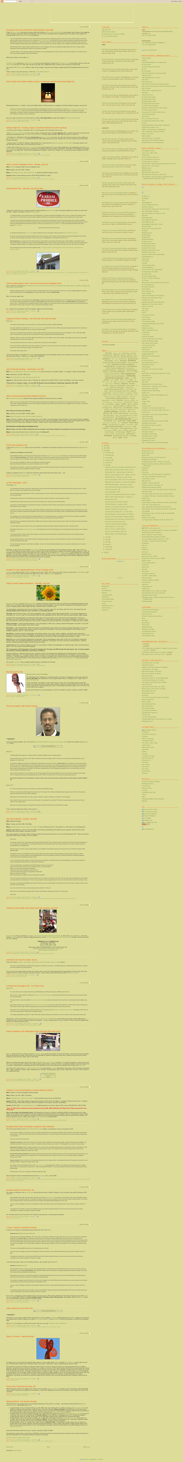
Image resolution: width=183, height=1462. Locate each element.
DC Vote (144, 123)
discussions (21, 447)
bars (113, 358)
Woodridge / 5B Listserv (148, 440)
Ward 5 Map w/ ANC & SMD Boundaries (153, 140)
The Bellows (145, 732)
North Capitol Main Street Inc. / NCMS (128, 415)
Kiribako (144, 751)
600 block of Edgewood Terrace (37, 327)
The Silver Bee (146, 714)
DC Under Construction (148, 287)
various (54, 554)
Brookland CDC (146, 237)
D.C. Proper (145, 280)
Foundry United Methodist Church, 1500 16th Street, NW (26, 432)
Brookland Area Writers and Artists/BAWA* (34, 665)
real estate (124, 422)
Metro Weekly (146, 622)
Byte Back (145, 92)
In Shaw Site (145, 334)
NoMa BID (145, 358)
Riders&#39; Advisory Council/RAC (117, 424)
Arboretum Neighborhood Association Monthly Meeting (117, 183)
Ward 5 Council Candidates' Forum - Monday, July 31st (27, 164)
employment (113, 385)
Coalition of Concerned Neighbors (29, 1120)
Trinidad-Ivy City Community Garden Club (153, 408)
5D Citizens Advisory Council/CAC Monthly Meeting (116, 119)
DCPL (11, 312)
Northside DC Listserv (148, 364)
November (108, 455)
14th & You (145, 310)
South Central (21, 121)
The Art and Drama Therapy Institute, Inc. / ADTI (155, 539)
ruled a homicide (46, 137)
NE (42, 154)
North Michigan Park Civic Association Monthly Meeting (117, 299)
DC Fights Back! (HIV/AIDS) (150, 271)
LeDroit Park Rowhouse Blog (150, 341)
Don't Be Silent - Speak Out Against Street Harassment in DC (159, 163)
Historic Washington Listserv (150, 330)
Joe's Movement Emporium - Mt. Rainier (153, 680)
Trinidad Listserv (146, 406)
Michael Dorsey (41, 1009)
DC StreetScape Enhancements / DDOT (153, 121)
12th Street (108, 353)
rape (119, 422)
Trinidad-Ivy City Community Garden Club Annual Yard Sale (43, 935)
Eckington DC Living (147, 300)
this (10, 296)
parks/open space (108, 419)
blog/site (72, 935)
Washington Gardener (148, 431)
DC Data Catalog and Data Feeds (151, 66)
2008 (105, 445)
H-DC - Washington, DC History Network (153, 131)
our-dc (143, 371)
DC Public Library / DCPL (149, 99)
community (23, 178)
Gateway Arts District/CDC (119, 393)
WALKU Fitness (146, 515)
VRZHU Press (146, 588)
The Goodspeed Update (148, 321)
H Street (118, 396)
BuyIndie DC (145, 468)
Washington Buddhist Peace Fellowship (153, 799)
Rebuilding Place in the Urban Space (152, 384)
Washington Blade (147, 627)
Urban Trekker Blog (147, 416)
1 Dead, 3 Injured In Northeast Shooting (21, 1228)
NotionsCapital (146, 367)
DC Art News (145, 571)
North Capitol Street (108, 417)
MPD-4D (134, 411)
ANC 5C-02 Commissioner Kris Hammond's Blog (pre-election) (159, 86)
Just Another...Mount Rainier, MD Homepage (154, 682)
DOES (107, 381)
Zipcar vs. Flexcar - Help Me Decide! (20, 1336)
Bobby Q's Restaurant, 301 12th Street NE (153, 457)
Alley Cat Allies (146, 88)
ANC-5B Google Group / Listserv (151, 77)
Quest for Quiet (146, 380)
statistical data (10, 64)
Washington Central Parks (149, 423)
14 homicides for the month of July (37, 1018)
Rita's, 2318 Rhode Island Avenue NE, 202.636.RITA (156, 507)
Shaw (135, 424)
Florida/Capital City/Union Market (55, 272)
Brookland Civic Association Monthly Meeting (114, 222)
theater (37, 1080)
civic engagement (14, 178)
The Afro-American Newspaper (150, 609)
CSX (131, 378)
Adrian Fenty (125, 353)
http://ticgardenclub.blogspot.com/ (48, 950)
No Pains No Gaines (147, 360)
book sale (116, 360)
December (108, 452)
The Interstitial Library (108, 599)
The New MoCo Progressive (149, 712)
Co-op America (146, 786)
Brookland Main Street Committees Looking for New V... (120, 519)
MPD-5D (30, 75)
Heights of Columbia (147, 328)
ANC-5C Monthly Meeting (109, 149)
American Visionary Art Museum (151, 781)
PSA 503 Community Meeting (110, 95)
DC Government (146, 71)
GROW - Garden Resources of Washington (154, 129)
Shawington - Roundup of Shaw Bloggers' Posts (155, 395)
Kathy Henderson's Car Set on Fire (19, 1308)
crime (17, 75)
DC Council (41, 178)
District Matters (146, 289)
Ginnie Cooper (16, 312)
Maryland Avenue (108, 405)
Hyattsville (126, 400)
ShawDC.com (145, 393)
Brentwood (123, 360)
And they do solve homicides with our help (18, 1437)
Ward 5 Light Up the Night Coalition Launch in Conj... (119, 469)
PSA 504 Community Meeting (110, 103)
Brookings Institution (147, 783)
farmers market (130, 385)
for (50, 554)
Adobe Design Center (148, 453)
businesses (32, 1080)
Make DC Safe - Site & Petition (150, 166)
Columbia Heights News (148, 265)
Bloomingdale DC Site (148, 222)
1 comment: (33, 1300)
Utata (143, 796)
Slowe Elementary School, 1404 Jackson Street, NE (25, 377)
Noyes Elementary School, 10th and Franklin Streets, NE (26, 416)
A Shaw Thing (146, 397)
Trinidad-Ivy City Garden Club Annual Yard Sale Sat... (120, 506)
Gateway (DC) (107, 393)
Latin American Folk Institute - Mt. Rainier (153, 686)
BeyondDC (145, 215)
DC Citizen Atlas (146, 64)
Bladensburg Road (133, 359)
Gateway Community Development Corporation (155, 667)
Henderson (54, 1317)
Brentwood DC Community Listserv (151, 228)
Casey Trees (145, 259)
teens (26, 359)
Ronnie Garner (29, 354)
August (107, 462)
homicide (30, 154)
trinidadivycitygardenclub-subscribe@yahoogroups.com (48, 948)
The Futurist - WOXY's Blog (149, 743)
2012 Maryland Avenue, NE (71, 1413)
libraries (23, 312)
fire (58, 1388)
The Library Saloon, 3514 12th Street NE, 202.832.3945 (157, 494)
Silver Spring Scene (147, 706)
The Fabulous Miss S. (148, 740)
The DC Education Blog (148, 114)
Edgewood (16, 359)
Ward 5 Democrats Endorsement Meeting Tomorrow (26, 396)
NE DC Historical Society (109, 165)
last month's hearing (63, 552)
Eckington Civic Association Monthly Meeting (114, 230)
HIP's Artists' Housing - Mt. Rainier (151, 673)
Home (48, 1447)
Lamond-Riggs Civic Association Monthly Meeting (115, 266)
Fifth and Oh (145, 308)
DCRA (126, 380)
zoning (25, 273)
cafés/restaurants (131, 370)
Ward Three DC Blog (147, 418)
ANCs (11, 812)
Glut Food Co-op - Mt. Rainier (150, 669)
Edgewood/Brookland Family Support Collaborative (156, 125)
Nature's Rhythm (146, 500)
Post (48, 1319)
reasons (58, 554)
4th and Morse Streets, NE (72, 232)
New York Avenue (108, 415)
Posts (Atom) (17, 1450)
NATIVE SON (145, 349)
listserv (79, 935)
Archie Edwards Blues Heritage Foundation (154, 537)
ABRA (119, 353)
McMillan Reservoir (131, 406)
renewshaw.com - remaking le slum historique (154, 386)
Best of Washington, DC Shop (31, 1068)
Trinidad (144, 403)
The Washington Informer (149, 631)
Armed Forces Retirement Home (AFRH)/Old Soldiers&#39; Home (120, 357)
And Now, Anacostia (147, 207)
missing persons (20, 696)
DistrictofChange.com (148, 291)
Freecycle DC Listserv (148, 315)
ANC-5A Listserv (146, 75)
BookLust (104, 588)
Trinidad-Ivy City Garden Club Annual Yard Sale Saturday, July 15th (31, 908)
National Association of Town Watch (62, 143)
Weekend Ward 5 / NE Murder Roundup (21, 1401)
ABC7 (58, 1412)
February (108, 547)
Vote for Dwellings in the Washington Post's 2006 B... (119, 514)
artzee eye (145, 552)
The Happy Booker (107, 595)
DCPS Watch (145, 116)
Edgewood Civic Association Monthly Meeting (114, 238)
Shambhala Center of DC (149, 792)
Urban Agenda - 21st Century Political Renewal (155, 414)
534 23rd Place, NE (50, 1197)
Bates (116, 358)
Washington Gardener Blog (149, 434)
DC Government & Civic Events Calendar (113, 34)
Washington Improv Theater (149, 595)
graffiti (109, 394)
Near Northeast (133, 413)
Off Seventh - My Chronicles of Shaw (152, 369)
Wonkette (144, 773)
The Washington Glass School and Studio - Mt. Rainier (157, 719)
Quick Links (114, 422)
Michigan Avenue (107, 407)
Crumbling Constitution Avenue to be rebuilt (154, 652)
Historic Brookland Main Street (33, 1129)
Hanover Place (132, 396)
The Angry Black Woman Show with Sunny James (156, 209)
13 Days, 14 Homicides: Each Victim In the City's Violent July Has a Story (39, 962)
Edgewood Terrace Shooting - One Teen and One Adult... (120, 482)
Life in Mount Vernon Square (150, 343)
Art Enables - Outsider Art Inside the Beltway (154, 541)
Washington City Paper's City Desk (151, 425)
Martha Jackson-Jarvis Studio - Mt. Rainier (154, 688)
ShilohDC (144, 399)
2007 (105, 448)
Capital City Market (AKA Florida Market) (153, 254)
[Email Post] (38, 73)
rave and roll (145, 766)
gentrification (129, 393)
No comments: (33, 73)
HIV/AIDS (113, 400)
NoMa (116, 415)
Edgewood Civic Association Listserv (152, 304)
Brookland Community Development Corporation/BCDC (34, 898)
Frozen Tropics (146, 317)
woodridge (164, 31)
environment (121, 385)
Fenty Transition (146, 58)
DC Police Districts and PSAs (150, 161)
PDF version (68, 118)
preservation (82, 272)
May (106, 539)
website (14, 937)
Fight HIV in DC (106, 29)
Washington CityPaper (148, 629)
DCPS (122, 380)
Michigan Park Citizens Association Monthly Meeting (116, 278)
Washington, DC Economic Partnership (152, 429)
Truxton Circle (146, 412)
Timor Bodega (146, 511)
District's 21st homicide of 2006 (18, 133)
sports (135, 428)
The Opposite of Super (148, 756)
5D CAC (115, 353)
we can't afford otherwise (42, 71)
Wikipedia (144, 801)
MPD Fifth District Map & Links (150, 172)
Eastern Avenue (108, 383)
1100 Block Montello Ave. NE (48, 945)
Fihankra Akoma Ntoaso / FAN (150, 127)
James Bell (9, 572)
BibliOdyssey (105, 586)
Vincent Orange (14, 273)
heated (16, 447)
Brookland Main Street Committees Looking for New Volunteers (30, 1127)
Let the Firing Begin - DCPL (16, 483)
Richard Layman (34, 212)
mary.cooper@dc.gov (41, 1117)
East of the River (18, 476)
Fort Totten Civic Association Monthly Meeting (114, 248)
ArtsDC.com (145, 549)
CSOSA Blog (145, 155)
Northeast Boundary (132, 417)
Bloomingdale (13, 1441)
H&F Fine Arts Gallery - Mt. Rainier (151, 671)
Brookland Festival (121, 366)
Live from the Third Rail (148, 345)
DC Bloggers (145, 198)
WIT (63, 1062)
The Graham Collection (148, 573)
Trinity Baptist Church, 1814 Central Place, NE (24, 172)
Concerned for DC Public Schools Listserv (153, 112)
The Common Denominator (149, 612)
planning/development (73, 272)
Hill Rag (54, 223)
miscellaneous (14, 1380)
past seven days (29, 1192)
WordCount (105, 610)
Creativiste (145, 736)
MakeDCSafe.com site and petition (29, 147)
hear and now (145, 326)
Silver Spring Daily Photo (149, 704)
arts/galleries (13, 665)
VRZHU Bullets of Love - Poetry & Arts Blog (154, 591)
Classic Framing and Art (148, 562)
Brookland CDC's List (148, 451)
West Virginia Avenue (120, 433)
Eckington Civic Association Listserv (152, 297)
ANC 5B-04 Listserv (147, 82)
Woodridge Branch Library (149, 101)
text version (76, 118)
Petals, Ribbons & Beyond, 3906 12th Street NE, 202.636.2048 (159, 502)
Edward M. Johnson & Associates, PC (152, 485)
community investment (32, 178)
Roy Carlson (145, 769)
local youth (82, 1065)
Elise (13, 1323)
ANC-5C (129, 355)
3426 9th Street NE (29, 603)
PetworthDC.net (146, 375)
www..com (120, 561)
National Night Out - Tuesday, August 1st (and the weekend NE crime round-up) (36, 128)
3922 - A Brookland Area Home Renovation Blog (155, 442)
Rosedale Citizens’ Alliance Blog (151, 390)
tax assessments (108, 430)
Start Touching (146, 771)
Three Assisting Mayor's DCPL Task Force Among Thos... (121, 479)
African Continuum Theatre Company (152, 534)
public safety (36, 75)
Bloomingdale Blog (147, 217)
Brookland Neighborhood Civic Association (122, 368)
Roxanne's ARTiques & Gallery (150, 580)
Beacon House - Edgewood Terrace (151, 90)
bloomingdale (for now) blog (149, 220)
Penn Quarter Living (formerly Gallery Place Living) (156, 373)
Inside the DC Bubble (148, 336)
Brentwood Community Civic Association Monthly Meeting (118, 212)
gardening (41, 953)
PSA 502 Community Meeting (110, 85)
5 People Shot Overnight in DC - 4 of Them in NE (25, 986)
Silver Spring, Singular (148, 708)
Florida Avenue (43, 272)
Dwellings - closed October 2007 (151, 483)
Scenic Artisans (146, 582)
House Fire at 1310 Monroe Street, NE (21, 1386)
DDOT (131, 380)
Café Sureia (145, 472)
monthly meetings (48, 386)
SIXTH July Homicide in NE (16, 445)
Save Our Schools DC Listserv (150, 118)
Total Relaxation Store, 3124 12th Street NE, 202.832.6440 (158, 513)
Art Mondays (145, 543)
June (106, 537)
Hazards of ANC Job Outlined (57, 1323)
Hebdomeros (105, 597)
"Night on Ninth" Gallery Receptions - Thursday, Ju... (119, 497)
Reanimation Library (107, 605)
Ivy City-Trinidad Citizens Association (152, 338)
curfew (28, 356)
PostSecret (145, 762)
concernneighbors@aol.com (28, 1105)
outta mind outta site (147, 758)
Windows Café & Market (148, 517)
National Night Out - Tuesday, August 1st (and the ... (119, 472)
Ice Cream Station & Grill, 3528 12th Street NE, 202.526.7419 (159, 489)
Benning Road (13, 154)
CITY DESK (145, 261)
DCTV (143, 618)
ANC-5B (12, 1326)
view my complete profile (149, 35)
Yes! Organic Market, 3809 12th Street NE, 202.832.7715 (157, 520)
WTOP (11, 785)
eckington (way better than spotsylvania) (153, 302)
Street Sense (145, 625)
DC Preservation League (148, 97)
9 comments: (33, 1378)
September (108, 460)
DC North (60, 223)
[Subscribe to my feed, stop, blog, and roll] (146, 50)
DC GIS (144, 69)
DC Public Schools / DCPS (149, 110)
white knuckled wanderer (148, 438)
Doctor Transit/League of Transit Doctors (153, 295)
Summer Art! (17, 662)
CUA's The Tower (146, 614)
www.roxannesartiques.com (13, 659)
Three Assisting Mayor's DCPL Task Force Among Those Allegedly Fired (33, 283)
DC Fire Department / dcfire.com (151, 159)
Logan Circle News (147, 347)
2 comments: (33, 310)
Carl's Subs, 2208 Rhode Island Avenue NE (154, 476)
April (106, 542)
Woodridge (108, 435)
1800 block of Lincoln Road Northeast (40, 1004)
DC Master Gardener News (149, 276)
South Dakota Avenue (126, 428)
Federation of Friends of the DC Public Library (154, 108)
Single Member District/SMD (69, 898)
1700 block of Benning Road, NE (34, 134)
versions (19, 225)
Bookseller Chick (106, 590)
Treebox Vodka (146, 401)
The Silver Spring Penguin (149, 717)
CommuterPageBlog (147, 267)
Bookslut (104, 592)
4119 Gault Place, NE (70, 1418)
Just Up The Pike (147, 684)
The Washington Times (148, 635)
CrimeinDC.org (10, 63)
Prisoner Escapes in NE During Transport (22, 706)
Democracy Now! (146, 788)
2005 (105, 552)
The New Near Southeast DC (150, 351)
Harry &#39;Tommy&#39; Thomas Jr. (117, 398)
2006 (105, 450)
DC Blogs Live (146, 196)
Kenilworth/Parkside (127, 402)
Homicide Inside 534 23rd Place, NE (20, 1190)
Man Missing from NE (14, 672)
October (107, 457)
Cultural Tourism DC (147, 95)
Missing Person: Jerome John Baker (37, 674)
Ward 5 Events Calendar (108, 32)
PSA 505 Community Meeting (110, 111)
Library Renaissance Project (29, 529)
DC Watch (145, 620)
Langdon (117, 404)
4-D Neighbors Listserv (148, 150)
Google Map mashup (29, 63)
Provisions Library (107, 601)
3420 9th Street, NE (40, 1165)
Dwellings (37, 1054)
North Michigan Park (121, 417)
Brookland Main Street (22, 1080)
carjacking (105, 372)
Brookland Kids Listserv (148, 246)
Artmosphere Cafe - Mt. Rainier (150, 663)
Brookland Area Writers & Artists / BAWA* (153, 558)
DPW (115, 382)
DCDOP (112, 380)
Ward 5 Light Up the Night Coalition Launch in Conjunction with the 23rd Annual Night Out (40, 81)
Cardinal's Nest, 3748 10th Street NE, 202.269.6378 (156, 474)
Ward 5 (27, 121)
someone (50, 573)
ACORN (12, 167)
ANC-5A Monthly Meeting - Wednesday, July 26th (25, 369)
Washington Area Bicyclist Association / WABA (155, 421)
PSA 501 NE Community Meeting (111, 77)
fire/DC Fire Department (43, 1326)
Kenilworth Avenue (118, 402)
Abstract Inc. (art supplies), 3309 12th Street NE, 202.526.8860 (159, 530)
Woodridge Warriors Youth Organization (153, 142)
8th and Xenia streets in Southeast (38, 1000)
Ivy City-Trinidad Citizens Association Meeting (114, 258)
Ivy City (47, 953)
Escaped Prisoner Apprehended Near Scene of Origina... (120, 494)
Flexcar (72, 1362)
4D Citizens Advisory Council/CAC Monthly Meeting (116, 59)
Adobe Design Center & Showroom (151, 532)
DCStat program (20, 67)
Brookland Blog (146, 235)
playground (135, 419)
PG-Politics (145, 695)
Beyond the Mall (146, 226)
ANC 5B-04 (145, 79)
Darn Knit (144, 569)
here (28, 57)
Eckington (12, 696)
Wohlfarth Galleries (147, 601)
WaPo (24, 473)
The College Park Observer (149, 710)
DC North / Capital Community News (152, 616)
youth (30, 359)
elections (47, 178)
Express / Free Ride (147, 306)
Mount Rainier (122, 411)
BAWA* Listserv (146, 560)
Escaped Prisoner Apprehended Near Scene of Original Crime (29, 570)
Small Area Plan (127, 426)
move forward (35, 549)
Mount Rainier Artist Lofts (149, 691)
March (107, 544)
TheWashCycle (146, 427)
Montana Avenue (122, 409)
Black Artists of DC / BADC (149, 556)
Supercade (145, 584)
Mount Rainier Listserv (148, 693)
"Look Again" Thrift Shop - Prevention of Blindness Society (158, 496)
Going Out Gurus (146, 319)
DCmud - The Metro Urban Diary (151, 278)
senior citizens (129, 424)
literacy (130, 404)
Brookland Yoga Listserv (148, 252)
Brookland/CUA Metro (109, 370)
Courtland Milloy (52, 1018)
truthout (144, 794)
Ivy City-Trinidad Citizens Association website (59, 937)
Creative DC (145, 565)
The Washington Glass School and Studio (153, 593)
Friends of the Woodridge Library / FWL (119, 391)
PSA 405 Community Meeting (110, 49)
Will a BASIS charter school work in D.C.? (153, 654)
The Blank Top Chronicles (149, 734)
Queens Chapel (106, 422)
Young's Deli (51, 210)
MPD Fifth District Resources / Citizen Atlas (154, 174)
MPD (28, 577)
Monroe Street (114, 409)
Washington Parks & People (149, 436)
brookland (170, 31)
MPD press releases (73, 973)
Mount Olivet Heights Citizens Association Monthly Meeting (118, 289)
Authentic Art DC (146, 554)
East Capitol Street (122, 381)
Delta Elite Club (146, 481)
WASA (112, 434)
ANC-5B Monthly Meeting (109, 139)
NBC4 (11, 321)
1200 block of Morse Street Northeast (42, 995)
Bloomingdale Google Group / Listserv (152, 224)
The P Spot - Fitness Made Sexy (151, 504)
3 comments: (33, 1118)
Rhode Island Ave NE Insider (150, 388)
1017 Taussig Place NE (44, 40)
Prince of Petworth (147, 377)
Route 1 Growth (146, 701)
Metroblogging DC (147, 202)
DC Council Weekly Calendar (110, 36)
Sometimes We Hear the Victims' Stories (21, 960)
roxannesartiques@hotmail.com (66, 657)
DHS (135, 380)
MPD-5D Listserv (146, 170)
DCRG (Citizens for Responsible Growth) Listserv (155, 282)
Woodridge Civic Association (121, 435)
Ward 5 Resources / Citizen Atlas (151, 138)
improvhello (145, 749)
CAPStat (144, 60)
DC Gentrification (146, 274)
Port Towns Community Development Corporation (155, 697)
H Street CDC (125, 396)
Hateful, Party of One (148, 747)
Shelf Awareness (106, 608)
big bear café (145, 455)
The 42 (144, 313)
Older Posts (86, 1447)
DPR (111, 381)
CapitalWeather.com (147, 256)
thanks (81, 1297)
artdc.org (144, 547)
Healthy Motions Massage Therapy (151, 487)
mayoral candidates (56, 435)
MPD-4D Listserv (146, 168)
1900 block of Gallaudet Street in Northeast (63, 1009)
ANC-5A (12, 386)
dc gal (52, 1068)
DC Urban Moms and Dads (16, 398)
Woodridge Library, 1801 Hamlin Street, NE (22, 1098)
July (106, 465)
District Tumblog (146, 293)
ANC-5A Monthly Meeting (109, 131)
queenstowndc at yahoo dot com (115, 167)
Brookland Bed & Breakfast (149, 459)
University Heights (109, 432)
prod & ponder (146, 764)
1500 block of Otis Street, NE (16, 138)
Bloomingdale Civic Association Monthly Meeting (115, 202)
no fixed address (80, 572)
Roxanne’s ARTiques (12, 603)
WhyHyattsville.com (147, 721)
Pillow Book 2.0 (146, 760)
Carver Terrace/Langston (16, 577)
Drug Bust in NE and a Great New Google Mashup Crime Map (29, 30)
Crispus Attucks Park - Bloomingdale (152, 269)
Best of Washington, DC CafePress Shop (153, 213)
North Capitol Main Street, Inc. (150, 362)
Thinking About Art (147, 586)
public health (122, 421)
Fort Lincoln (129, 389)
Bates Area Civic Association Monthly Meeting (114, 192)
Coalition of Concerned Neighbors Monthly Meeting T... (120, 516)
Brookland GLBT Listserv (149, 248)
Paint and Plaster (146, 578)
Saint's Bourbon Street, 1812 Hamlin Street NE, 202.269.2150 (159, 509)
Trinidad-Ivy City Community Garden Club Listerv (155, 410)
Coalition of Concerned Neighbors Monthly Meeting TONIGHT (29, 1090)
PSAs (115, 421)
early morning (53, 1388)
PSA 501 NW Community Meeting (111, 69)
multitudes (145, 753)
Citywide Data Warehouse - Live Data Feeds (154, 62)
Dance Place (145, 567)
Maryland (135, 404)
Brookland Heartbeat (147, 239)
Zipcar (66, 1362)
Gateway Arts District (148, 665)
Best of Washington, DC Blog (150, 211)
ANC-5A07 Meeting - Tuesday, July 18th (21, 819)
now (10, 1054)
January (107, 549)
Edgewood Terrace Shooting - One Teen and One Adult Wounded (31, 319)
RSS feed (154, 50)
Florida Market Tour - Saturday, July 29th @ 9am (24, 188)
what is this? (120, 578)
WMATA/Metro (130, 434)
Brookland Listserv (147, 241)
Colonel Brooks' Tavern (148, 478)
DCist (143, 200)
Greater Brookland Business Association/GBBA (122, 394)
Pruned (104, 603)
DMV (103, 381)
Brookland (144, 230)
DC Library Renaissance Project (151, 103)
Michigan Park (23, 75)
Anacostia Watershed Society (150, 204)
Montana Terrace (131, 409)
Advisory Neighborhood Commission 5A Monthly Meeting (25, 371)
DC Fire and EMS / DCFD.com (150, 157)
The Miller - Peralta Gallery (149, 575)
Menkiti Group (146, 498)
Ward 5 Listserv (146, 136)
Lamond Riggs (109, 404)
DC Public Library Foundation (150, 105)
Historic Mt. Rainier (147, 676)
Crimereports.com (63, 63)
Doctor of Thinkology (147, 738)
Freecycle (144, 790)
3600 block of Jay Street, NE (53, 455)
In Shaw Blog (145, 332)
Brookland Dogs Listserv (148, 243)
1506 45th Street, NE (21, 1265)
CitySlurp (144, 263)
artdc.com (144, 545)
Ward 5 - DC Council (147, 133)
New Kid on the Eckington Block (151, 356)
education (132, 383)
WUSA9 (56, 1319)
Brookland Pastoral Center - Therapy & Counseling (156, 461)
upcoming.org (106, 344)
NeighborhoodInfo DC (148, 354)
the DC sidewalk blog (148, 284)
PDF (16, 225)
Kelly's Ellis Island (147, 491)
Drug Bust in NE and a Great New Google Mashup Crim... (121, 467)
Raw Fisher (145, 382)
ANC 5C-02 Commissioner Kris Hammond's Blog (155, 84)
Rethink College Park (148, 699)
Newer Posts (9, 1447)
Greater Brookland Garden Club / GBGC (153, 323)
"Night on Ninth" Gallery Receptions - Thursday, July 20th (28, 583)
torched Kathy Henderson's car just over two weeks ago (50, 742)
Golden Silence (146, 745)
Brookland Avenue (147, 233)
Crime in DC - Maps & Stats (149, 153)
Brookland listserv (24, 35)
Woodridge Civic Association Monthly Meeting (114, 329)
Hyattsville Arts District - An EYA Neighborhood (155, 678)
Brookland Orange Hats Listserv (151, 250)
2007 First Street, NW (78, 1408)
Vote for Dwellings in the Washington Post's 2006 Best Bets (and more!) (33, 1031)
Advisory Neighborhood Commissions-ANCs (154, 73)
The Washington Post (148, 633)
